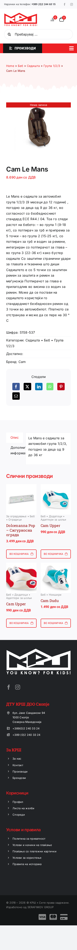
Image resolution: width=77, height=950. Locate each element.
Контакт (18, 765)
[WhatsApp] (49, 386)
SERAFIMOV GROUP (41, 907)
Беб (47, 340)
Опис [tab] (14, 437)
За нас (17, 758)
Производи (20, 771)
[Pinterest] (61, 386)
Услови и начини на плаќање (32, 845)
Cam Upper (50, 525)
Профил (18, 801)
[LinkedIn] (39, 386)
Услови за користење (27, 857)
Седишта (32, 340)
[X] (27, 386)
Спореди (19, 814)
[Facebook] (16, 386)
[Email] (16, 396)
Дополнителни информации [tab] (16, 450)
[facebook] (64, 4)
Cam (22, 362)
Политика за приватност (29, 838)
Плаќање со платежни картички (34, 851)
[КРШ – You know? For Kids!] (20, 14)
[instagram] (71, 4)
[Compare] (53, 19)
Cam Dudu (50, 600)
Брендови (19, 777)
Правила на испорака (27, 864)
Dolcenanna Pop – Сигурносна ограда (20, 530)
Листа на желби (23, 808)
